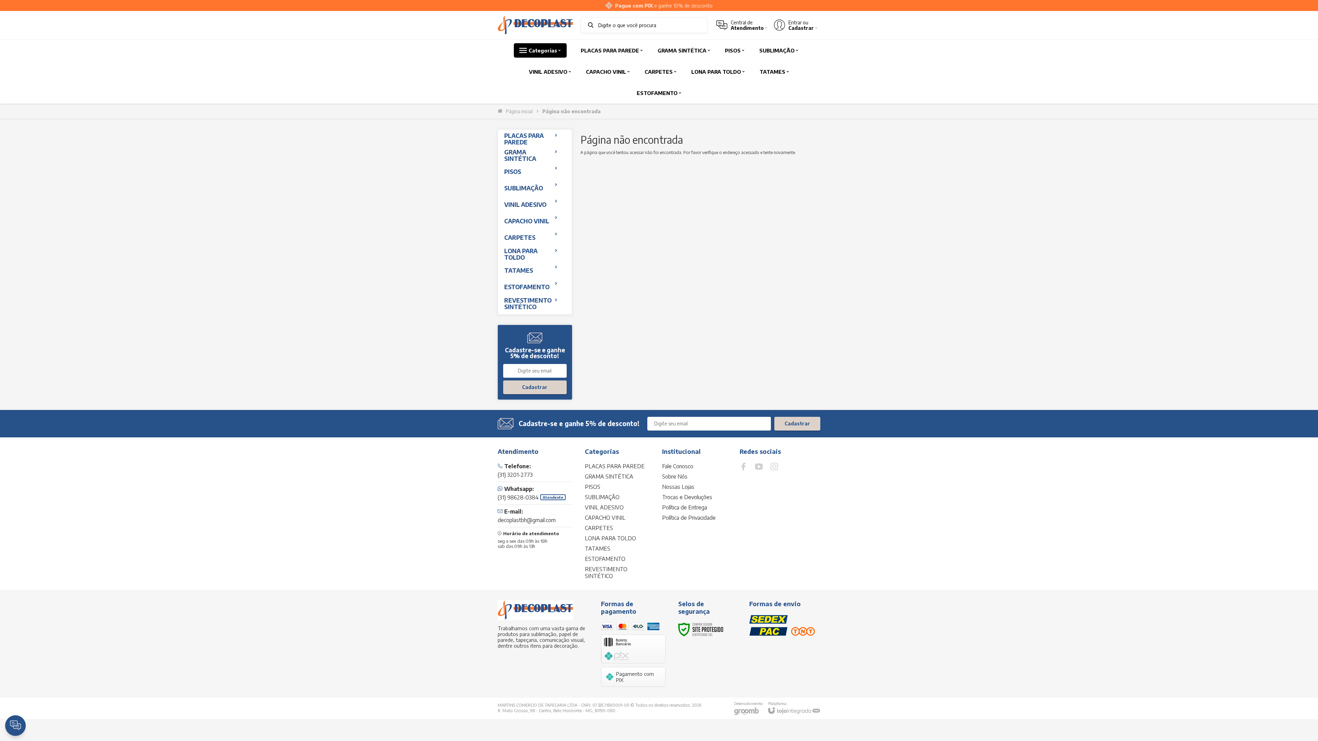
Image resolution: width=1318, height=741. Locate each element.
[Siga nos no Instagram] (774, 466)
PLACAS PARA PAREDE (615, 466)
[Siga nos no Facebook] (743, 466)
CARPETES (599, 528)
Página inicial (519, 111)
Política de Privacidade (689, 517)
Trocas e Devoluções (687, 497)
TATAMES (597, 548)
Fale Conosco (677, 466)
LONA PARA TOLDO (610, 538)
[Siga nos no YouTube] (759, 466)
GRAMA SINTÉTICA (609, 476)
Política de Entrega (684, 507)
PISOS (592, 486)
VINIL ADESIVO (604, 507)
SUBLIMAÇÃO (602, 497)
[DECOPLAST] (535, 25)
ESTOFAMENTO (605, 558)
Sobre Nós (674, 476)
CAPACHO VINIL (605, 517)
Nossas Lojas (678, 486)
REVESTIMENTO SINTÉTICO (606, 572)
